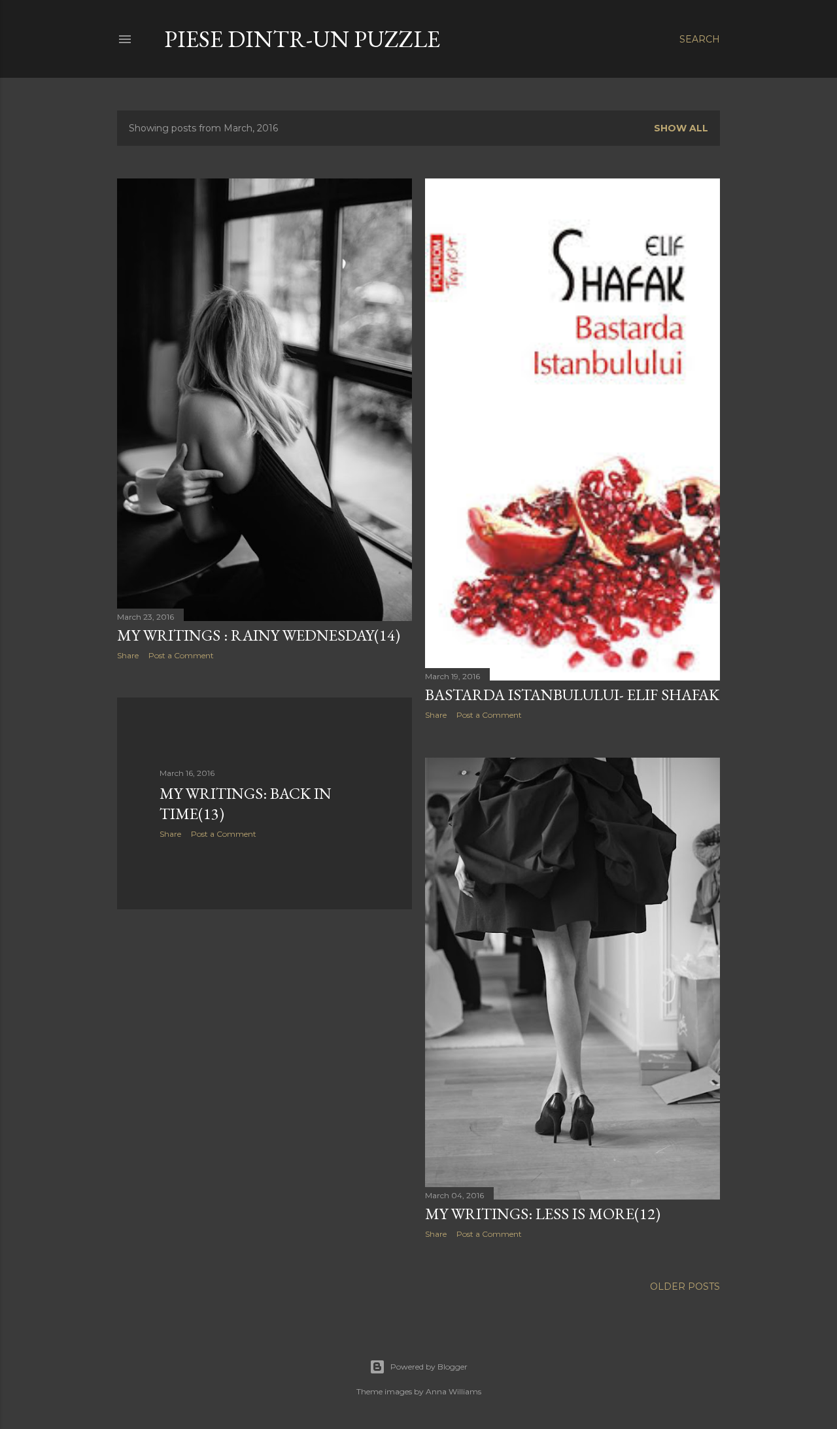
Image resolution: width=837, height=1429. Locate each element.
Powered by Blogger (429, 1366)
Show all (681, 128)
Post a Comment (181, 655)
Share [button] (128, 655)
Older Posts (685, 1286)
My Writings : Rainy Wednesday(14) (258, 635)
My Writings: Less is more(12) (542, 1213)
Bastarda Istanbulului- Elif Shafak (572, 694)
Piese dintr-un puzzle (302, 39)
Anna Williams (453, 1391)
